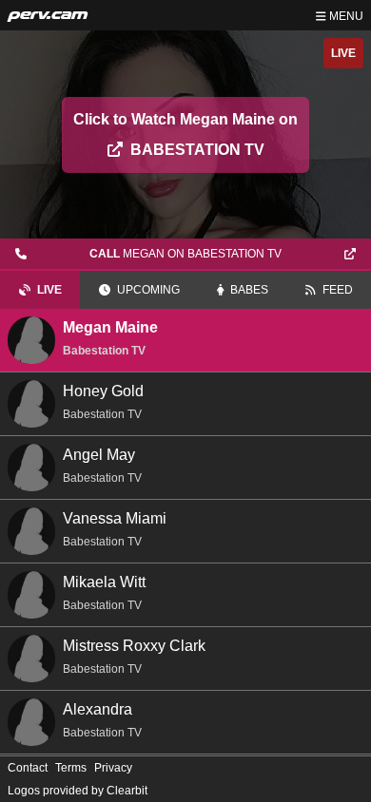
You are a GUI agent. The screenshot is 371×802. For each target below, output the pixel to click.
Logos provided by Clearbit (77, 790)
